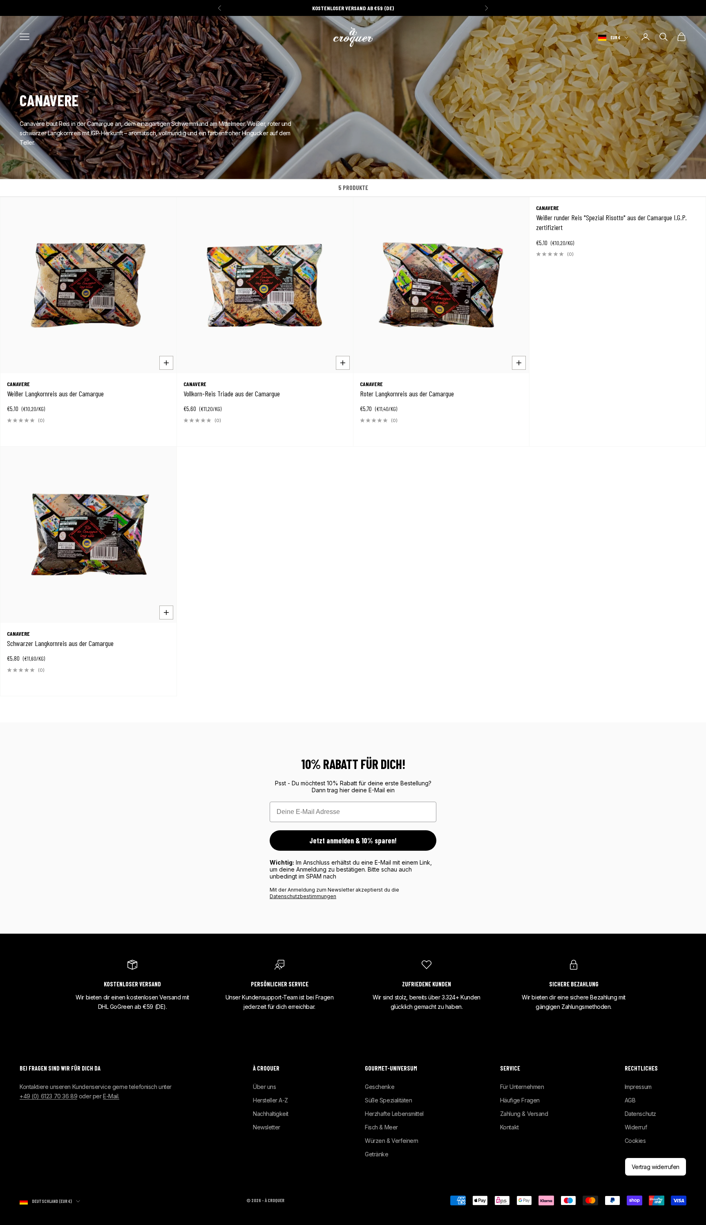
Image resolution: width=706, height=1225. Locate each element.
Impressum (638, 1086)
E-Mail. (111, 1096)
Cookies (635, 1140)
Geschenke (379, 1086)
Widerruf (636, 1127)
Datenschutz (640, 1113)
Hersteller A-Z (270, 1100)
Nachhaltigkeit (270, 1113)
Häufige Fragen (520, 1100)
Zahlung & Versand (524, 1113)
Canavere (18, 384)
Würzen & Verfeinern (391, 1140)
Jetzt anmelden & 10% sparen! (353, 840)
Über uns (264, 1086)
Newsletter (266, 1127)
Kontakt (509, 1127)
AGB (630, 1100)
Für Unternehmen (522, 1086)
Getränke (377, 1154)
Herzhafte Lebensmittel (394, 1113)
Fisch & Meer (381, 1127)
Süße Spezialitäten (388, 1100)
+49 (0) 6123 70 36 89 (48, 1096)
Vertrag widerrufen (655, 1166)
